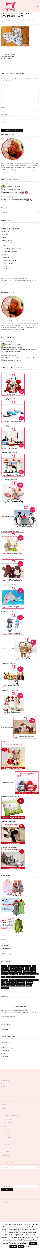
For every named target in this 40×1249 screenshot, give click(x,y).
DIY (22, 968)
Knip (14, 977)
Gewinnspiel (5, 971)
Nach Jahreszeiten (7, 240)
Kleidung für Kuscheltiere (12, 1115)
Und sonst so (8, 269)
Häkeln (4, 237)
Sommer (6, 246)
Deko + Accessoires (10, 1112)
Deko (18, 968)
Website (3, 122)
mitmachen (5, 979)
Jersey (21, 974)
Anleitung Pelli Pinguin (7, 517)
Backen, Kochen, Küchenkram (10, 228)
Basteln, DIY (5, 231)
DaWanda (13, 968)
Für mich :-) (7, 257)
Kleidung (9, 977)
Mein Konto (5, 1029)
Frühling (8, 1130)
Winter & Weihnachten (10, 251)
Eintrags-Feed (6, 948)
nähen (23, 979)
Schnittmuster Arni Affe (7, 649)
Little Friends (25, 977)
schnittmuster (29, 982)
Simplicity (15, 985)
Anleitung (5, 966)
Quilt (4, 982)
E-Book (27, 968)
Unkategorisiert (7, 1155)
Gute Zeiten (5, 234)
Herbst (4, 974)
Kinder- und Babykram (10, 260)
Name (3, 107)
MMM (11, 979)
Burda (34, 966)
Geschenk (33, 968)
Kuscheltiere (9, 1119)
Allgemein (14, 22)
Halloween (19, 971)
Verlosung (29, 985)
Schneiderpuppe (21, 982)
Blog (3, 1086)
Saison (4, 1126)
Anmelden (5, 945)
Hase (34, 971)
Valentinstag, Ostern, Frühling (12, 249)
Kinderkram (35, 974)
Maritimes (8, 1137)
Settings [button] (21, 1246)
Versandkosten (6, 1056)
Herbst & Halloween (9, 243)
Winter (7, 1151)
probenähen (35, 979)
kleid (4, 977)
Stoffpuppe (22, 985)
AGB (3, 1053)
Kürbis (18, 977)
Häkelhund (10, 974)
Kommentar (5, 85)
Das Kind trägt (6, 968)
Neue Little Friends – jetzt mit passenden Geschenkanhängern (9, 56)
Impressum (5, 1045)
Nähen (4, 254)
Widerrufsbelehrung (7, 1048)
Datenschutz (5, 1050)
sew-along (5, 985)
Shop (10, 985)
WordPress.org (6, 954)
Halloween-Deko (27, 971)
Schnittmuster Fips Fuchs (8, 782)
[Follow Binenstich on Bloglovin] (27, 199)
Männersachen (8, 263)
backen (21, 966)
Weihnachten (5, 988)
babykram (15, 966)
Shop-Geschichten (9, 266)
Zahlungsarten (6, 1042)
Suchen (7, 1189)
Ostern (28, 979)
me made (32, 977)
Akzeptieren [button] (33, 1243)
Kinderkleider (27, 974)
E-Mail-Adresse (5, 115)
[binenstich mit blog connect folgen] (31, 199)
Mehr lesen (21, 329)
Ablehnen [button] (13, 1246)
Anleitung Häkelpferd (7, 727)
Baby (10, 966)
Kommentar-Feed (7, 951)
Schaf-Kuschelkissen (11, 982)
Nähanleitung (17, 979)
